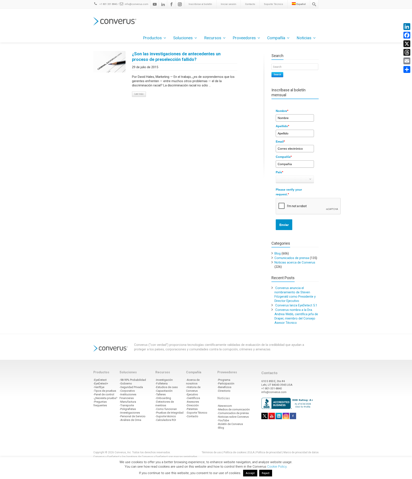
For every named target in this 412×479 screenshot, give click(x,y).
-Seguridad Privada (131, 387)
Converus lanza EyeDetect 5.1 (296, 305)
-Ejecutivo (192, 394)
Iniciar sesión (228, 4)
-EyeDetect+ (100, 383)
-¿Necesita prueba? (105, 398)
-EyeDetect (100, 379)
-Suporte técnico (165, 416)
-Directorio (223, 390)
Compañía (284, 156)
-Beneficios (224, 387)
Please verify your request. (289, 192)
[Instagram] (180, 4)
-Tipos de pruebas (104, 390)
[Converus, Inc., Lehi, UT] (288, 403)
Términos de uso (212, 452)
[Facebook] (171, 4)
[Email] (407, 61)
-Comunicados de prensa (233, 413)
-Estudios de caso (166, 387)
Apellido (282, 126)
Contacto (250, 4)
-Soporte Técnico (196, 412)
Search (277, 74)
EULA (251, 452)
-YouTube (223, 420)
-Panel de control (103, 394)
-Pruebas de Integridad (169, 412)
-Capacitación (164, 390)
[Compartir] (407, 69)
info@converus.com (136, 4)
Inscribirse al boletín (200, 4)
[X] (407, 43)
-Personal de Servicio (132, 416)
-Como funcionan (166, 409)
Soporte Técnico (273, 4)
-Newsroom (224, 405)
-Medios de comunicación (233, 409)
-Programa (223, 379)
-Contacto (192, 416)
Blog (277, 253)
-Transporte (127, 405)
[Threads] (407, 52)
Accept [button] (250, 473)
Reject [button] (266, 473)
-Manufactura (128, 401)
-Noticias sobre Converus (233, 416)
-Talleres (160, 394)
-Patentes (192, 409)
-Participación (225, 383)
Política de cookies (235, 452)
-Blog (220, 427)
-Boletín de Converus (230, 424)
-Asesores (192, 401)
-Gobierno (126, 383)
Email (280, 141)
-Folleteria (161, 383)
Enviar (284, 224)
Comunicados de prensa (291, 258)
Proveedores (244, 37)
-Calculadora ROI (165, 420)
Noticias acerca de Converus (294, 262)
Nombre (282, 111)
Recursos (212, 37)
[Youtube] (154, 4)
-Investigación (164, 379)
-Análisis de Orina (130, 420)
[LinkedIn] (407, 26)
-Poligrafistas (128, 409)
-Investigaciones (130, 412)
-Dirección (192, 405)
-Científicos (193, 398)
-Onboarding (163, 398)
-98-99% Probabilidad (133, 379)
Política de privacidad (269, 452)
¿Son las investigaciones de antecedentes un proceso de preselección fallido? (176, 56)
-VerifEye (98, 387)
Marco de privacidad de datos (301, 452)
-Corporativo (127, 390)
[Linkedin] (163, 4)
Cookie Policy (276, 466)
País (279, 172)
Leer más (139, 94)
